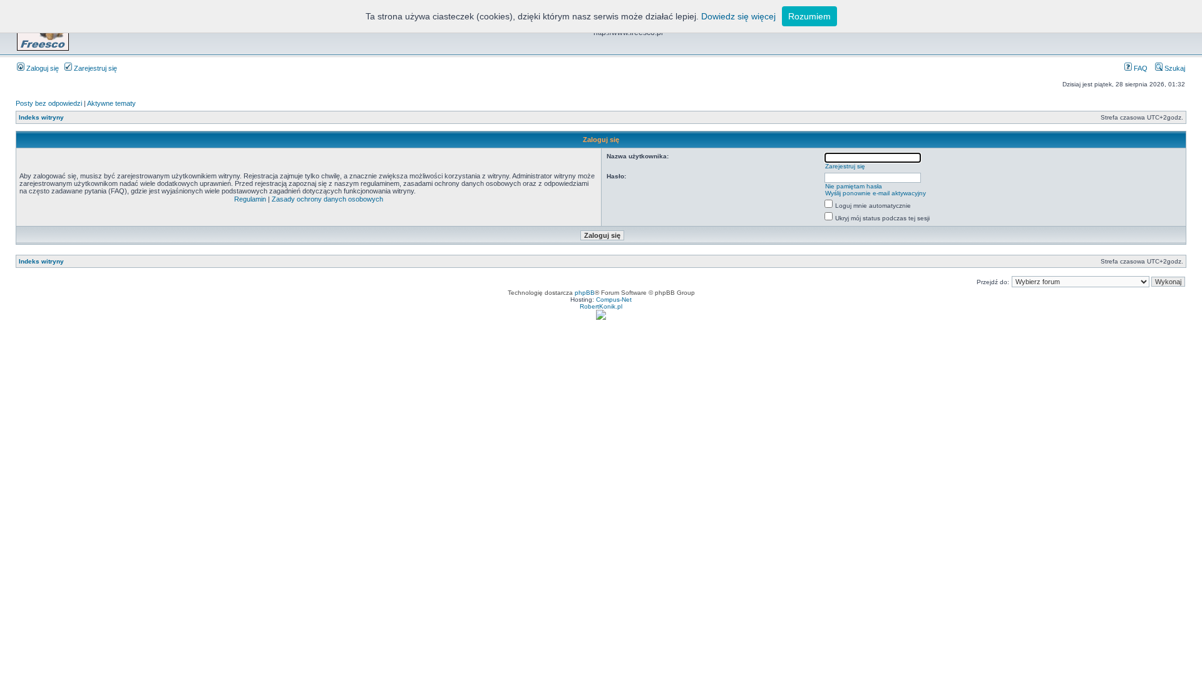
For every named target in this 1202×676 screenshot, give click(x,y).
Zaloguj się (41, 68)
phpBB (585, 292)
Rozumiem (809, 16)
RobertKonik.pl (601, 306)
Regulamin (250, 199)
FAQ (1140, 68)
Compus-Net (614, 299)
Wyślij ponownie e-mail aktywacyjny (875, 193)
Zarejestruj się (94, 68)
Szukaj (1174, 68)
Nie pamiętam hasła (853, 186)
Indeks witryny (41, 117)
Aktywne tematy (111, 103)
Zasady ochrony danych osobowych (327, 199)
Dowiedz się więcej (738, 16)
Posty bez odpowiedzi (49, 103)
